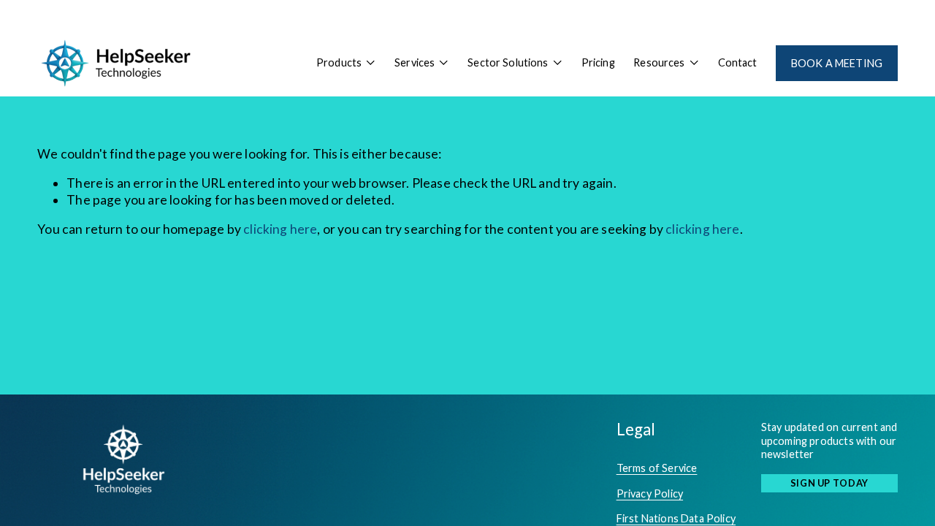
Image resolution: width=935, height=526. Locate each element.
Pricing (598, 62)
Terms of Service (657, 468)
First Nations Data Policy (676, 518)
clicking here (280, 229)
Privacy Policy (650, 493)
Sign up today (829, 483)
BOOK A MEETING (836, 63)
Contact (737, 62)
